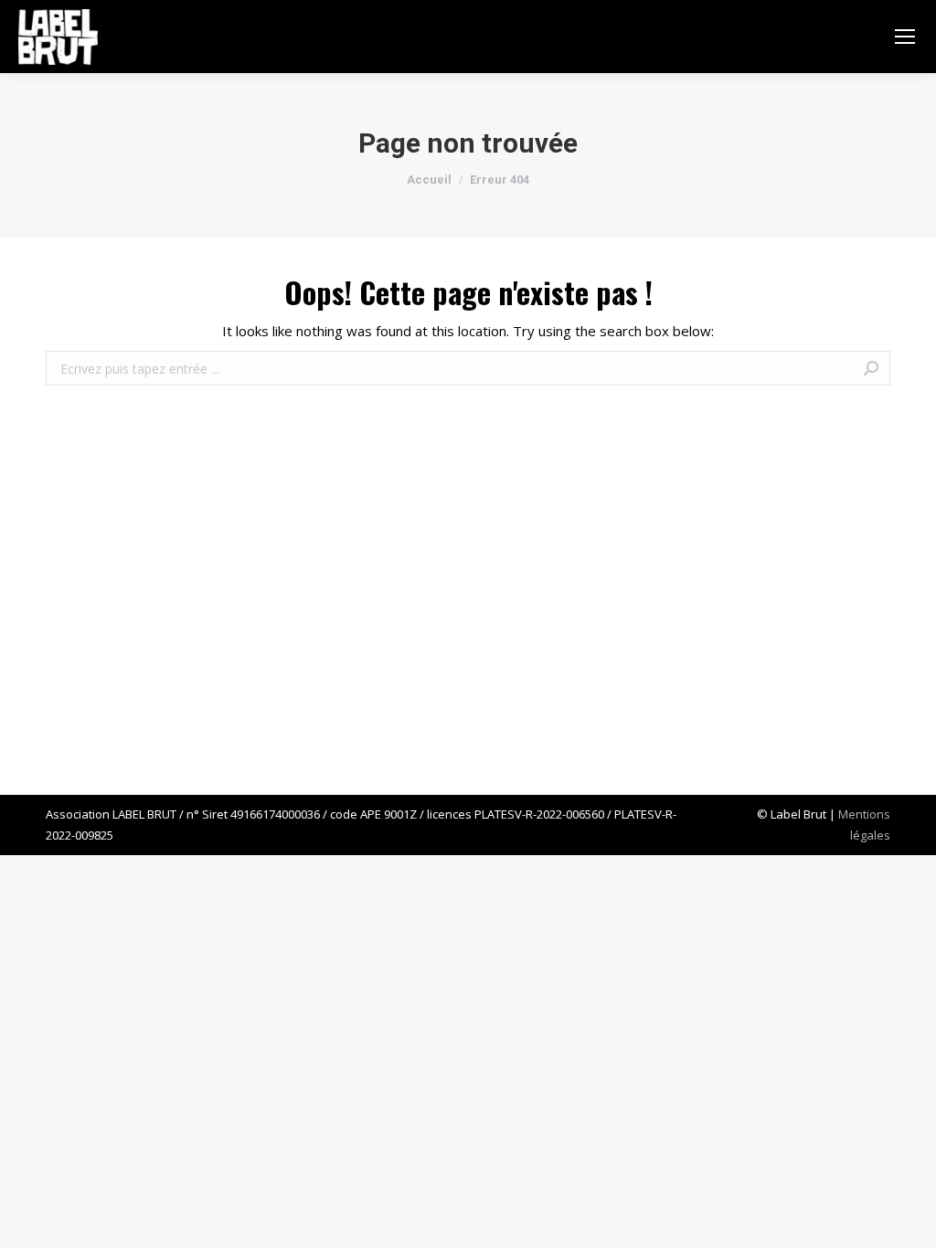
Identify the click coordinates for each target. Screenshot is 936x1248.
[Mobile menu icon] (905, 36)
